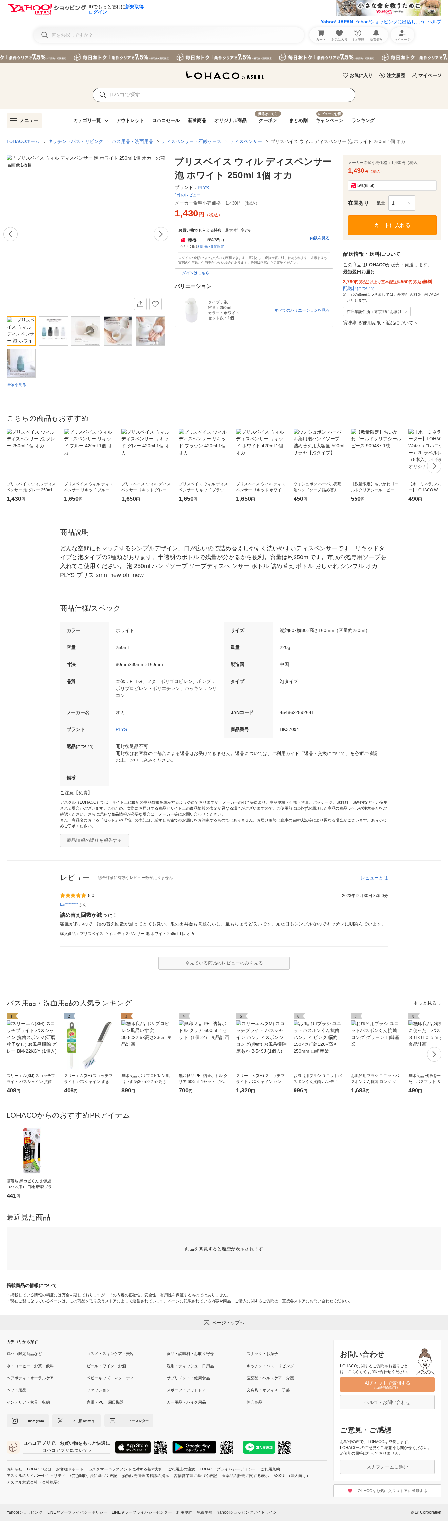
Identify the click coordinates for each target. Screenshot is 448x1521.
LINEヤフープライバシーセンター (142, 1512)
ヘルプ (434, 21)
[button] (401, 203)
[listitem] (47, 1354)
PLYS (121, 729)
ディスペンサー (246, 141)
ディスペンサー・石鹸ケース (191, 141)
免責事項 (205, 1512)
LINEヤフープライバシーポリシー (77, 1512)
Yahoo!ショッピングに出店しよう (390, 21)
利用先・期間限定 (211, 246)
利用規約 (184, 1512)
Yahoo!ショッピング (25, 1512)
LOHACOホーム (23, 141)
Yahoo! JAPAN (337, 21)
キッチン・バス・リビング (75, 141)
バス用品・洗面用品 (132, 141)
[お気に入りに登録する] (155, 304)
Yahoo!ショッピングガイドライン (247, 1512)
